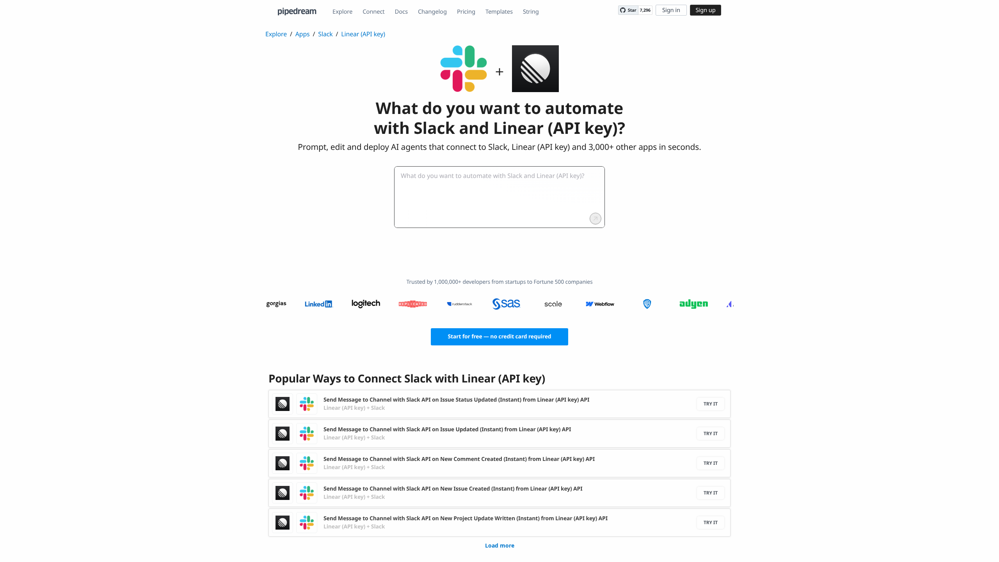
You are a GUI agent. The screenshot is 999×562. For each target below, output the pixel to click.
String (531, 12)
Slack (325, 34)
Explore (342, 12)
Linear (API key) (363, 34)
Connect (373, 12)
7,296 (645, 10)
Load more (499, 545)
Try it (711, 403)
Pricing (466, 12)
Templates (499, 12)
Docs (401, 12)
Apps (302, 34)
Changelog (432, 12)
